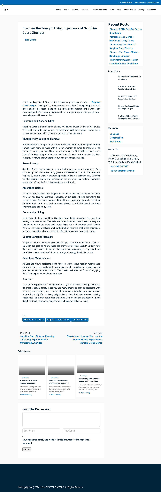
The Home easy (79, 319)
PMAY (112, 10)
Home (58, 10)
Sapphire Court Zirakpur (58, 319)
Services (75, 10)
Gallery (141, 10)
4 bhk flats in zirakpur (34, 319)
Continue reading (25, 395)
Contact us (151, 10)
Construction (116, 137)
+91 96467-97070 (119, 166)
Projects (85, 10)
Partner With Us (130, 10)
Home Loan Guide (100, 10)
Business (114, 134)
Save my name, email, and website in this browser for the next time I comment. (56, 441)
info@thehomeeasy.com (122, 170)
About (66, 10)
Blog (119, 10)
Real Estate (30, 39)
